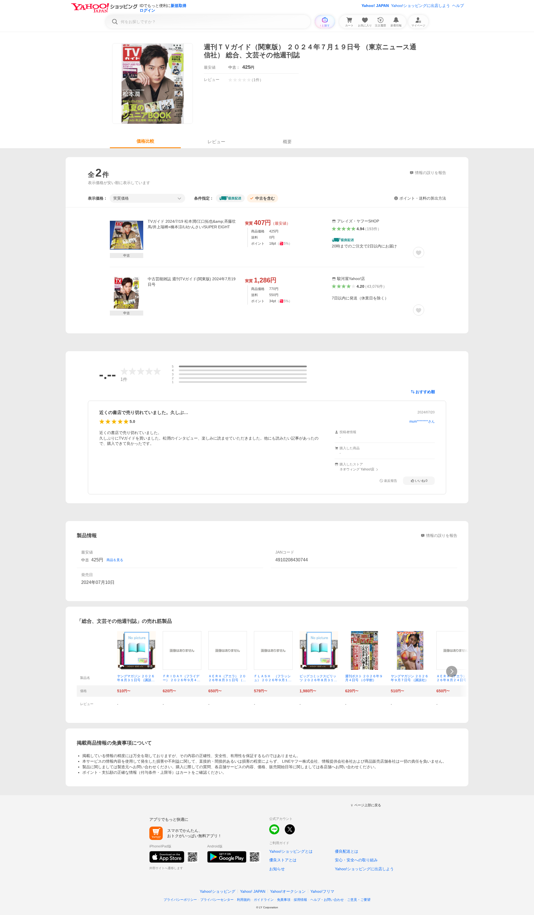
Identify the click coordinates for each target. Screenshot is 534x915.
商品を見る (115, 560)
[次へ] (451, 671)
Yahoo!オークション (288, 891)
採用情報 (300, 900)
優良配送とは (346, 851)
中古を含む (265, 198)
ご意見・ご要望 (358, 900)
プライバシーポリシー (180, 900)
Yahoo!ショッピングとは (291, 851)
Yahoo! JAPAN (375, 5)
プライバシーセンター (217, 900)
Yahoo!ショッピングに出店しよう (420, 5)
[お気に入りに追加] (418, 252)
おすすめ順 (425, 392)
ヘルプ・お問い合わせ (327, 900)
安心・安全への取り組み (356, 860)
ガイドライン (264, 900)
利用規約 (243, 900)
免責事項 (283, 900)
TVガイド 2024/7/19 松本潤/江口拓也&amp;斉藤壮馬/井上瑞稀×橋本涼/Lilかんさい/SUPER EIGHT (192, 224)
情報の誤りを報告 (441, 535)
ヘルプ (458, 5)
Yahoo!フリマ (322, 891)
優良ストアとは (282, 860)
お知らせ (277, 869)
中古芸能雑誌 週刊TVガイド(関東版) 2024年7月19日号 (192, 282)
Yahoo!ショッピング (217, 891)
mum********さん (422, 421)
